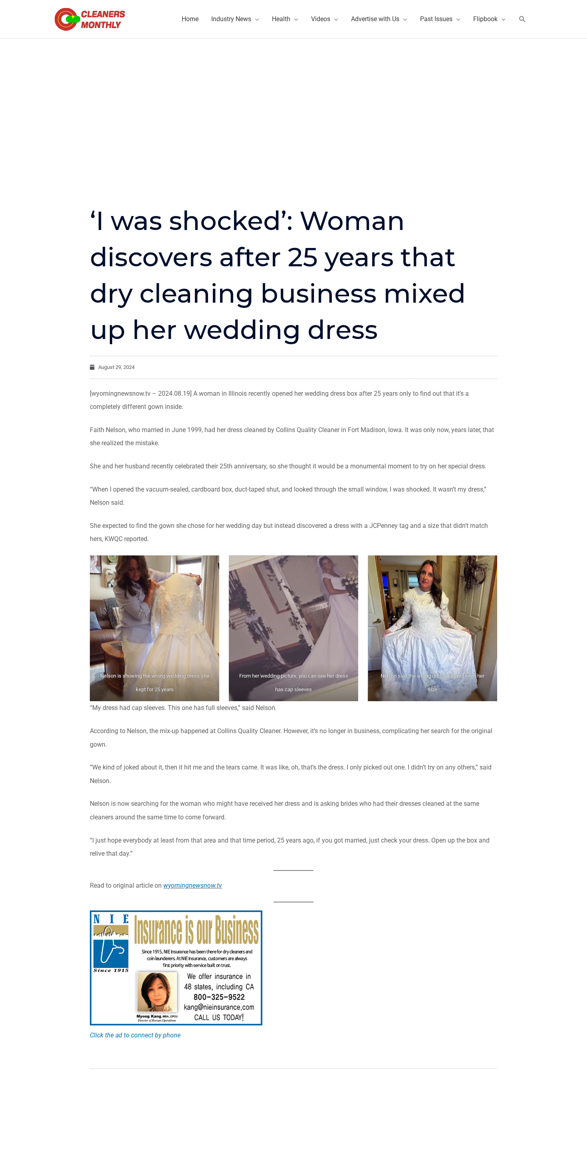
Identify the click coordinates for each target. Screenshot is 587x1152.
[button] (522, 19)
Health (281, 19)
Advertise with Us (375, 19)
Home (190, 19)
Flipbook (485, 19)
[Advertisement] (293, 99)
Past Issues (436, 19)
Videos (320, 19)
